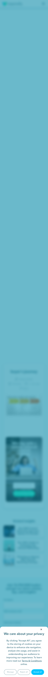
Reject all (24, 672)
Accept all (37, 672)
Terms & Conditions (32, 660)
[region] (24, 652)
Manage (10, 672)
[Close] (41, 629)
